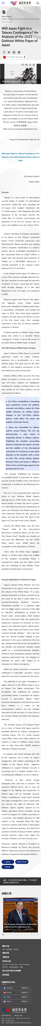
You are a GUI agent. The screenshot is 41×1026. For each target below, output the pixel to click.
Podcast (16, 1001)
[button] (4, 52)
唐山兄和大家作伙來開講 (11, 971)
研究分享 (5, 967)
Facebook (16, 988)
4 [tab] (12, 934)
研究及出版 (6, 961)
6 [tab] (18, 934)
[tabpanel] (20, 915)
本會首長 (16, 949)
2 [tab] (6, 934)
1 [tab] (3, 934)
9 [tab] (28, 934)
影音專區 (5, 975)
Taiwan (8, 867)
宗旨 (3, 949)
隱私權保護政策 (6, 1015)
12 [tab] (37, 934)
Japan (8, 862)
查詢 (38, 3)
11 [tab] (34, 934)
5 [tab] (15, 934)
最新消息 (5, 953)
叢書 (21, 967)
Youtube (16, 992)
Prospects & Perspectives (10, 964)
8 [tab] (25, 934)
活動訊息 (5, 957)
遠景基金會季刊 (14, 967)
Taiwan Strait (22, 862)
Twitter (16, 997)
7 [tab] (22, 934)
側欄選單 (3, 3)
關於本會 (5, 946)
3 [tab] (9, 934)
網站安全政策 (18, 1015)
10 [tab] (31, 934)
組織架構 (9, 949)
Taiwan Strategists (24, 964)
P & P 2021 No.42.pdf (13, 57)
